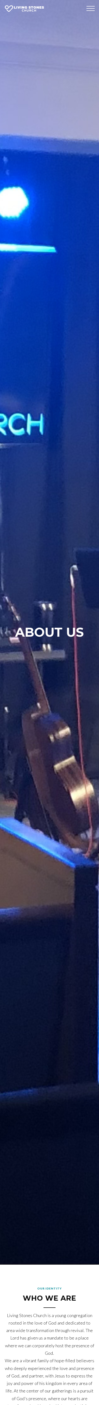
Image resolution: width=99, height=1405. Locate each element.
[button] (91, 8)
